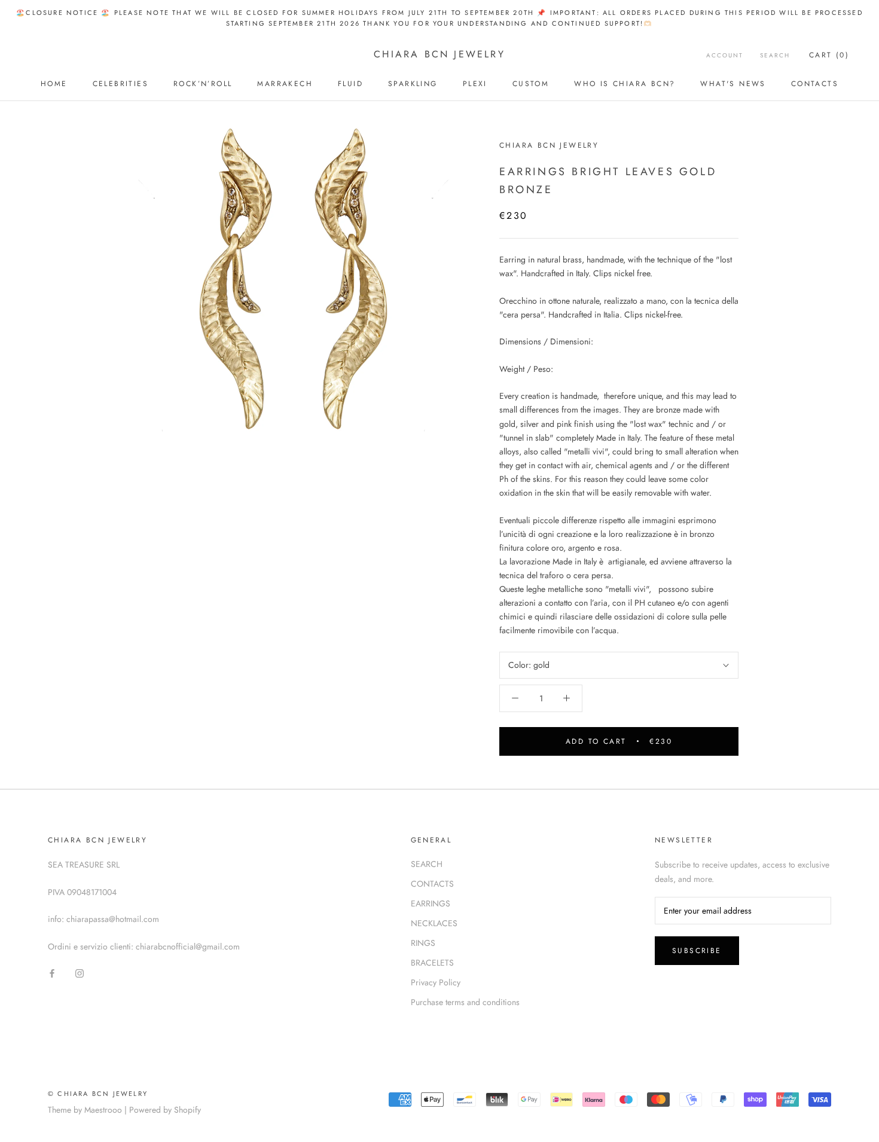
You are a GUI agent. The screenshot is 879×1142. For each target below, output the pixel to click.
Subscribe (697, 950)
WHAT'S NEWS (732, 83)
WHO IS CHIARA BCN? (624, 83)
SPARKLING (413, 83)
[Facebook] (52, 972)
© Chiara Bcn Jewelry (98, 1093)
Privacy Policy (435, 982)
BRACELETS (432, 963)
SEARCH (426, 864)
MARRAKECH (285, 83)
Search (775, 55)
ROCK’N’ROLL (202, 83)
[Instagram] (79, 972)
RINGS (423, 943)
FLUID (350, 83)
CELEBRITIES (120, 83)
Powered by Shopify (165, 1110)
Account (724, 55)
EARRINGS (430, 903)
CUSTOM (530, 83)
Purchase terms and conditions (465, 1002)
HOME (54, 83)
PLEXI (475, 83)
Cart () (829, 55)
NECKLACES (434, 923)
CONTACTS (814, 83)
